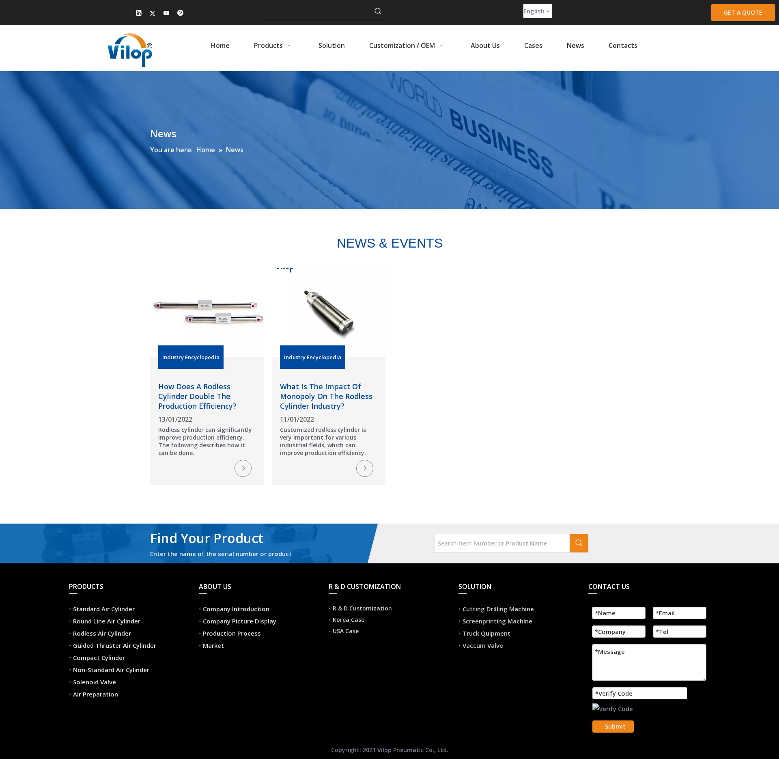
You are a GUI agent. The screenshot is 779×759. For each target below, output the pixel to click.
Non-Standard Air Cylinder (111, 670)
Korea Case (348, 619)
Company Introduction (236, 609)
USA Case (346, 631)
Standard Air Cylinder (104, 609)
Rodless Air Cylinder (102, 633)
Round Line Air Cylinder (106, 621)
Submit (615, 726)
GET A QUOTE (743, 12)
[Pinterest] (180, 13)
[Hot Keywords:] (378, 11)
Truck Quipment (486, 633)
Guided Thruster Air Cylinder (114, 645)
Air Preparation (95, 694)
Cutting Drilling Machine (498, 609)
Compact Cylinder (99, 657)
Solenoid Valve (94, 682)
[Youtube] (166, 13)
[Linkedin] (139, 13)
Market (213, 645)
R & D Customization (362, 608)
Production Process (232, 633)
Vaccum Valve (483, 645)
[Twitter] (153, 13)
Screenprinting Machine (497, 621)
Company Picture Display (239, 621)
